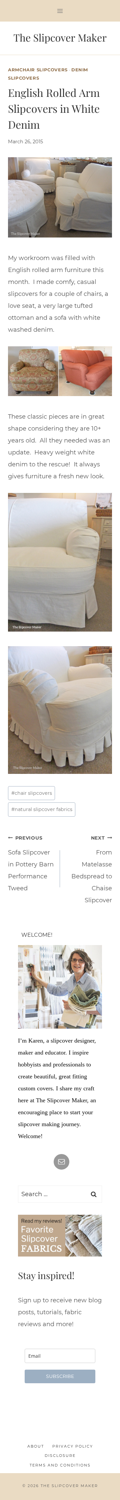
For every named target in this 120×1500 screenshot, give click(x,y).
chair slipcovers (31, 793)
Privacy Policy (72, 1446)
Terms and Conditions (60, 1465)
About (35, 1446)
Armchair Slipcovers (38, 69)
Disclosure (60, 1455)
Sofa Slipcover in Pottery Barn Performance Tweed (31, 863)
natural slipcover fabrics (41, 809)
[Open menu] (60, 11)
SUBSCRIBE (60, 1376)
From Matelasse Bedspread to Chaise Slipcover (91, 869)
